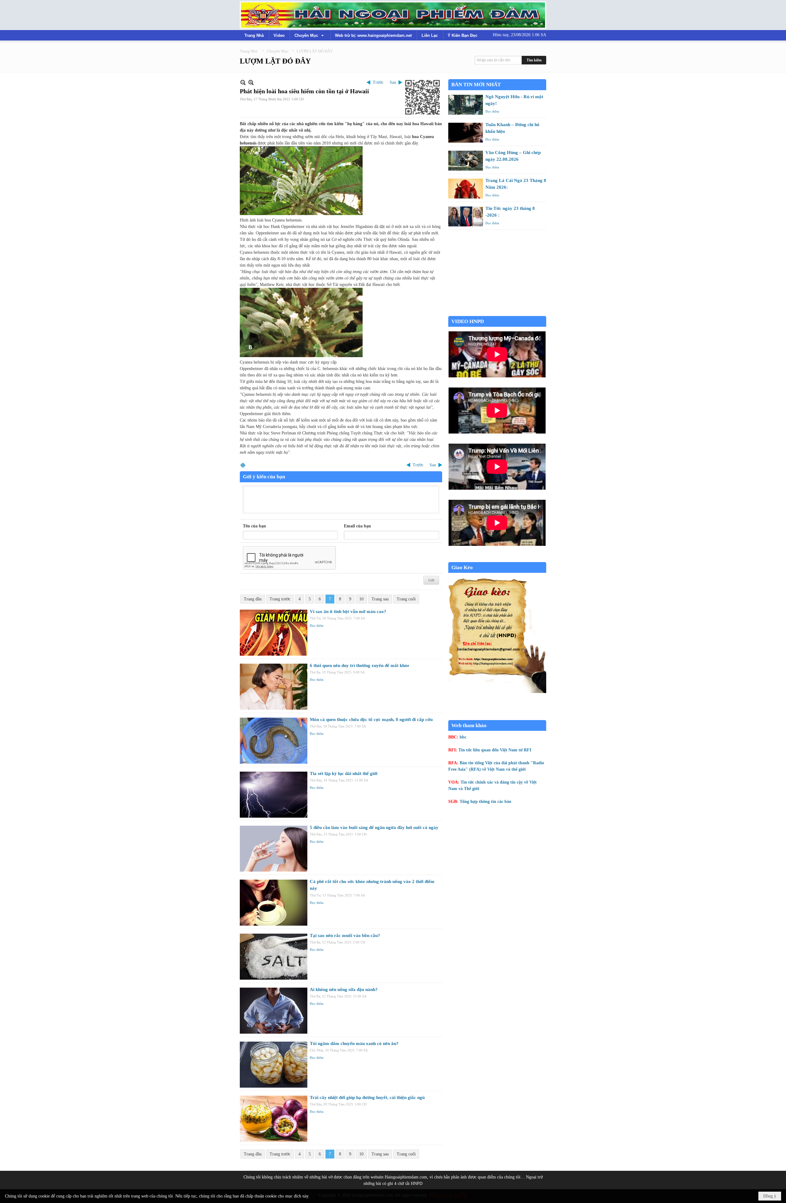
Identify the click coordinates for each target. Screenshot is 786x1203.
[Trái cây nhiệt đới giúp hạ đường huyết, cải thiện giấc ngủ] (273, 1119)
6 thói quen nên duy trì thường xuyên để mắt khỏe (359, 665)
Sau (393, 82)
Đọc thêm (317, 625)
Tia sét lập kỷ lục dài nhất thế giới (343, 773)
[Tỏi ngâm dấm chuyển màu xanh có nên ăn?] (273, 1065)
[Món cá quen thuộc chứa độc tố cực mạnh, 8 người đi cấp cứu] (273, 741)
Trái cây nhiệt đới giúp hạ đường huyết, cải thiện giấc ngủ (367, 1097)
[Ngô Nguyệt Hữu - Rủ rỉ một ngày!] (465, 105)
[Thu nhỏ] (243, 82)
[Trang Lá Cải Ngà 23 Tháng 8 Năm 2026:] (465, 189)
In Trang (243, 465)
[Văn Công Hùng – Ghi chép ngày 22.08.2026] (465, 161)
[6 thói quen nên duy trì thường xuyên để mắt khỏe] (273, 687)
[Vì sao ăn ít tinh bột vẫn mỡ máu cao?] (273, 633)
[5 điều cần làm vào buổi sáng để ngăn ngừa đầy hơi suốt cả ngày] (273, 849)
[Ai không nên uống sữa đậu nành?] (273, 1011)
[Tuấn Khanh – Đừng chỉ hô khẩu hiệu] (465, 133)
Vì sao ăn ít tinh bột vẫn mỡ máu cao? (348, 611)
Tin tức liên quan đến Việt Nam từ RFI (494, 750)
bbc (463, 737)
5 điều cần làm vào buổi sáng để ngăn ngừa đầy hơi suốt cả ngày (374, 827)
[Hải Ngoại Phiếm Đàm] (393, 15)
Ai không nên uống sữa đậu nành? (344, 989)
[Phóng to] (251, 82)
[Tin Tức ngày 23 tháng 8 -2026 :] (465, 216)
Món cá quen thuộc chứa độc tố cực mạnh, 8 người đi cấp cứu (371, 719)
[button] (310, 35)
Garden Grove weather (497, 313)
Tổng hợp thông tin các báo (485, 801)
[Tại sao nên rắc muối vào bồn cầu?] (273, 957)
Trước (378, 82)
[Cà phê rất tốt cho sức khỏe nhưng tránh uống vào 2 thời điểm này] (273, 903)
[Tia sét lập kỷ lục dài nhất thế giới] (273, 795)
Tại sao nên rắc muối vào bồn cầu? (345, 935)
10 (361, 599)
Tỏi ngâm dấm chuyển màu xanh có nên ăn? (354, 1043)
